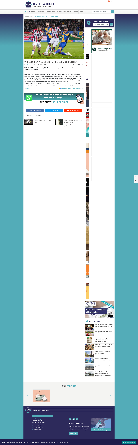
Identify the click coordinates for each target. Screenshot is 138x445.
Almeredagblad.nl (44, 4)
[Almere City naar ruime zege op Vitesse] (89, 249)
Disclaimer (99, 324)
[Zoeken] (112, 11)
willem (28, 88)
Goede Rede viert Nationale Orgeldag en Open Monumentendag (102, 234)
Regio (53, 11)
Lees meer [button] (66, 442)
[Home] (25, 12)
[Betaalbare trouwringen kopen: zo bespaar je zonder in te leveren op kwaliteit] (89, 222)
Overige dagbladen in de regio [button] (100, 311)
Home (27, 16)
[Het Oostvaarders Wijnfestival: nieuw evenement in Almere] (89, 228)
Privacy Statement (107, 324)
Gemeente (48, 11)
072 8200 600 (38, 306)
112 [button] (28, 11)
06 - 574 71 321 (60, 102)
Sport (64, 11)
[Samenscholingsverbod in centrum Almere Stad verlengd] (89, 242)
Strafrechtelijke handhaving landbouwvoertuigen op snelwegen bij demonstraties (103, 254)
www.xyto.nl (37, 310)
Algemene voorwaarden (90, 324)
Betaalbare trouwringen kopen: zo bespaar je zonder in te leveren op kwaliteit (103, 221)
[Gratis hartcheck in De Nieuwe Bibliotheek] (89, 215)
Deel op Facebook (36, 110)
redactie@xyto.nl (38, 308)
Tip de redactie (74, 110)
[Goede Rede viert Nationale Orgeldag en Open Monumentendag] (89, 235)
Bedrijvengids (41, 11)
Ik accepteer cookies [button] (129, 442)
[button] (25, 277)
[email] (136, 181)
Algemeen (33, 11)
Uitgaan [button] (69, 11)
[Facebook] (70, 300)
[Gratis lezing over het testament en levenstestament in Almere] (89, 208)
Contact (81, 11)
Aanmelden (73, 315)
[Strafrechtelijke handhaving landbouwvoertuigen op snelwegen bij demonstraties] (89, 255)
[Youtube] (73, 300)
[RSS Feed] (76, 300)
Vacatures (75, 11)
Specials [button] (59, 11)
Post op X (55, 110)
